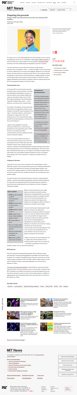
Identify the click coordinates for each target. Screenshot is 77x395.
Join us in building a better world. (68, 388)
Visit (11, 389)
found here (44, 130)
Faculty (42, 286)
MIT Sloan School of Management (16, 367)
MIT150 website (57, 74)
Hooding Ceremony (42, 134)
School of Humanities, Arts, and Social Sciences (20, 365)
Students (66, 286)
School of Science (13, 369)
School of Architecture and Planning (17, 361)
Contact (27, 389)
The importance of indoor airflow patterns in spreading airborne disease (29, 300)
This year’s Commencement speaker (17, 267)
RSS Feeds (40, 378)
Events (16, 389)
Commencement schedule (60, 68)
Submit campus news (67, 365)
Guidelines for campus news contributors (67, 370)
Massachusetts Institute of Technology (18, 386)
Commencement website (60, 72)
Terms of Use (40, 375)
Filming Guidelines (26, 378)
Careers (23, 389)
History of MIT (49, 286)
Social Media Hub (23, 390)
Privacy (11, 390)
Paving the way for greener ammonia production (61, 299)
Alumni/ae (10, 286)
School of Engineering (14, 363)
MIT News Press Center (28, 375)
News (54, 2)
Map (13, 389)
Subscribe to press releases (68, 360)
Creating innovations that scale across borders (62, 324)
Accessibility (16, 390)
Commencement (43, 61)
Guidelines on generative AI (68, 374)
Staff (60, 286)
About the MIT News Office (13, 375)
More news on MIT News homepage (16, 340)
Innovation (33, 2)
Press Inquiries (10, 378)
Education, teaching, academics (31, 286)
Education (22, 2)
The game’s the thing (59, 312)
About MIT (64, 2)
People (20, 389)
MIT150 (56, 286)
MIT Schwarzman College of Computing (18, 370)
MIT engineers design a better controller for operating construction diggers (28, 313)
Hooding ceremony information (61, 70)
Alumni (58, 2)
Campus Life (49, 2)
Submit (70, 10)
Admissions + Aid (41, 2)
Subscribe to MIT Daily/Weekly (67, 356)
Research (28, 2)
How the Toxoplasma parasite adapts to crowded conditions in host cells (29, 325)
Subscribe (44, 9)
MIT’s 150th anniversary (42, 59)
